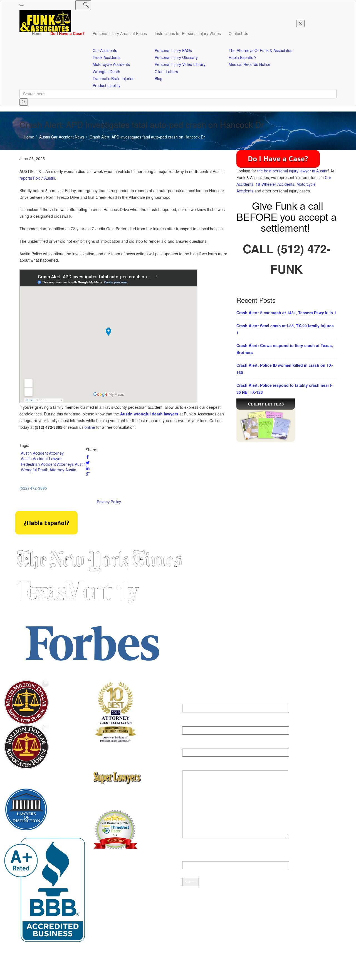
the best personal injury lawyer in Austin (292, 171)
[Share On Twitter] (88, 462)
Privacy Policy (109, 501)
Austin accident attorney (42, 453)
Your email (192, 722)
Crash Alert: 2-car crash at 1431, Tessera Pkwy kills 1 (286, 312)
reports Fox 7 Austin (37, 178)
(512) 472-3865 (33, 488)
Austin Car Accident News (42, 153)
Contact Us (238, 33)
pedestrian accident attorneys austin (53, 464)
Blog (158, 78)
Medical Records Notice (249, 64)
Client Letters (166, 71)
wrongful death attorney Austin (48, 469)
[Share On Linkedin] (88, 468)
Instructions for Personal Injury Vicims (188, 33)
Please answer (195, 854)
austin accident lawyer (41, 458)
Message (190, 767)
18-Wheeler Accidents (275, 184)
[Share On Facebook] (88, 457)
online (90, 427)
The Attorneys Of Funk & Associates (260, 50)
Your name (192, 701)
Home (37, 33)
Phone (188, 745)
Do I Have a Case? (67, 33)
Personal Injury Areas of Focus (120, 33)
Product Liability (106, 85)
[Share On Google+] (88, 474)
